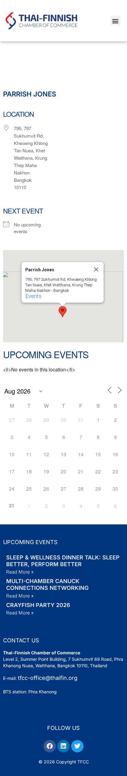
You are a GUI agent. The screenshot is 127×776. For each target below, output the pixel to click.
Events (33, 296)
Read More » (20, 572)
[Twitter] (77, 746)
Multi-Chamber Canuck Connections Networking (47, 584)
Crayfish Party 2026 (38, 605)
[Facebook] (49, 746)
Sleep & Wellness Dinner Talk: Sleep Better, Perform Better (63, 560)
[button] (115, 21)
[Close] (96, 269)
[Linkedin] (63, 746)
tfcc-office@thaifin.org (47, 678)
